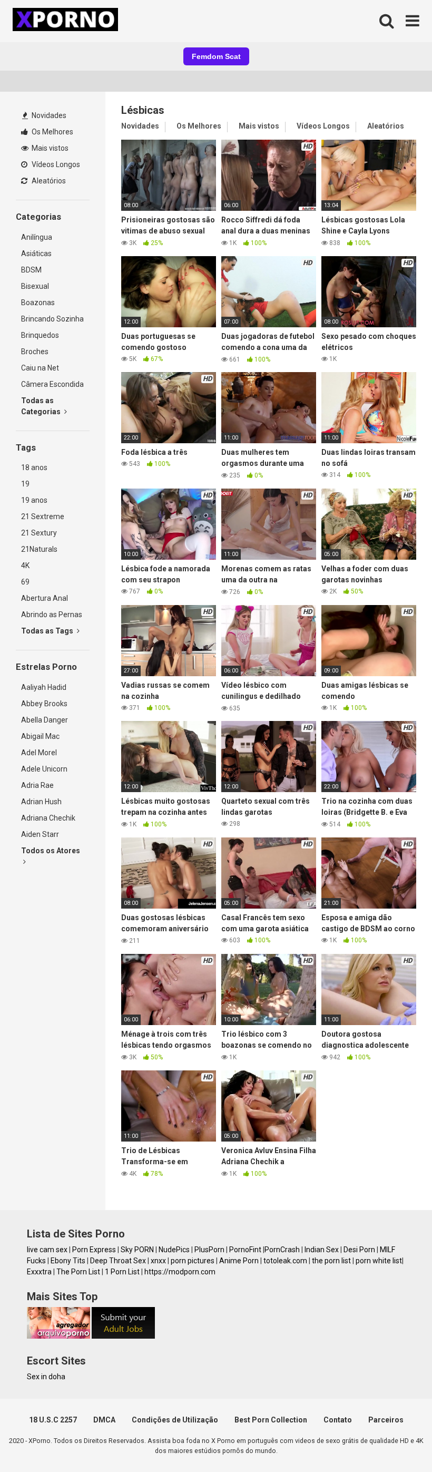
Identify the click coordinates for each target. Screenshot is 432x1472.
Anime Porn (239, 1260)
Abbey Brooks (44, 703)
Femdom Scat (216, 56)
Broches (34, 351)
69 (25, 582)
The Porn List (78, 1272)
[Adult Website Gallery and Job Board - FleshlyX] (123, 1336)
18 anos (34, 467)
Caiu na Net (40, 368)
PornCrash (282, 1249)
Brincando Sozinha (52, 319)
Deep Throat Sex (118, 1260)
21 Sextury (39, 533)
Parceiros (386, 1420)
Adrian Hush (41, 801)
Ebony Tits (68, 1260)
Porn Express (94, 1249)
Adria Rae (37, 785)
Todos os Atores (50, 850)
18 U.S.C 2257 (53, 1420)
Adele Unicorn (44, 769)
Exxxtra (39, 1272)
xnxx (158, 1260)
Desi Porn (359, 1249)
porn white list (379, 1260)
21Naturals (39, 549)
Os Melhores (51, 132)
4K (25, 565)
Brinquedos (40, 335)
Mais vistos (49, 148)
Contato (337, 1420)
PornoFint (245, 1249)
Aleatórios (48, 181)
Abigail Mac (40, 736)
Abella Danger (44, 720)
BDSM (31, 270)
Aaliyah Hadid (43, 687)
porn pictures (192, 1260)
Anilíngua (36, 237)
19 (25, 484)
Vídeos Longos (55, 164)
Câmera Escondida (52, 384)
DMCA (104, 1420)
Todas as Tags (48, 631)
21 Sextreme (42, 516)
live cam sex (47, 1249)
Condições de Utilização (175, 1420)
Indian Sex (322, 1249)
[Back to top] (396, 1440)
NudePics (174, 1249)
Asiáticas (36, 253)
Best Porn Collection (270, 1420)
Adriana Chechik (48, 818)
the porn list (331, 1260)
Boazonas (38, 302)
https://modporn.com (179, 1272)
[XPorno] (67, 21)
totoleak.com (285, 1260)
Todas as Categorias (41, 406)
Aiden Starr (40, 834)
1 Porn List (122, 1272)
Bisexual (35, 286)
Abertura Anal (44, 598)
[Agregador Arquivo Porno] (58, 1336)
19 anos (34, 500)
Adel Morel (39, 752)
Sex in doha (46, 1376)
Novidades (48, 115)
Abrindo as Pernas (51, 614)
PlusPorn (209, 1249)
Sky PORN (137, 1249)
